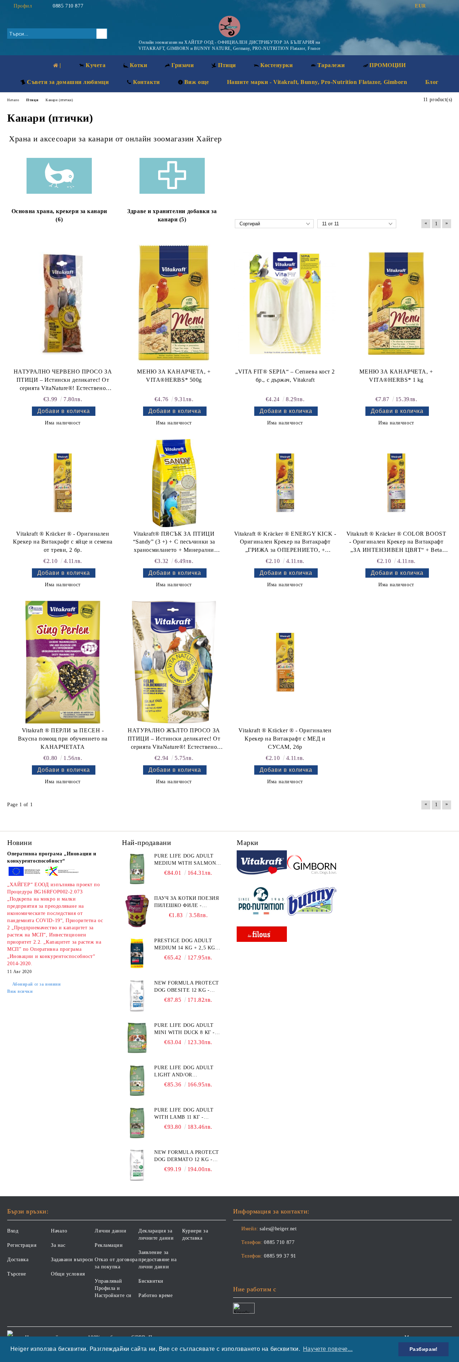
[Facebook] (437, 6)
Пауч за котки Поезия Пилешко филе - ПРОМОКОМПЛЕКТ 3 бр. (186, 902)
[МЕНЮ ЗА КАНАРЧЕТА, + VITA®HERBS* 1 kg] (396, 303)
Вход (12, 1231)
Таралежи (331, 65)
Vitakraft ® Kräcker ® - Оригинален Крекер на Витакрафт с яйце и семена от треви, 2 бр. (63, 542)
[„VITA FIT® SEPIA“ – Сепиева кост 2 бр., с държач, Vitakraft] (285, 303)
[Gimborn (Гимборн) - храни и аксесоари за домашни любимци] (312, 864)
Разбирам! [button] (424, 1349)
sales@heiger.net (278, 1228)
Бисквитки (151, 1281)
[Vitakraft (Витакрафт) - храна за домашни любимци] (262, 863)
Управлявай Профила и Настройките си (113, 1288)
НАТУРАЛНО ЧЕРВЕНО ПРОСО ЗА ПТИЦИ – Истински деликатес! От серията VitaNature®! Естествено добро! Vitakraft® (63, 380)
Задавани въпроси (72, 1259)
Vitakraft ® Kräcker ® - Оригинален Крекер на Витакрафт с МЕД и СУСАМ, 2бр (284, 738)
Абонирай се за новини (36, 984)
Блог (432, 82)
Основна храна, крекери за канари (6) (59, 215)
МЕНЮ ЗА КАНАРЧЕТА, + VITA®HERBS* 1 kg (396, 375)
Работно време (155, 1295)
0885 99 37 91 (280, 1256)
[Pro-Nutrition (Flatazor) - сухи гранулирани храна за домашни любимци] (262, 902)
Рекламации (109, 1245)
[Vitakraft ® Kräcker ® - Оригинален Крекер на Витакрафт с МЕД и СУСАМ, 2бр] (285, 662)
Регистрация (21, 1245)
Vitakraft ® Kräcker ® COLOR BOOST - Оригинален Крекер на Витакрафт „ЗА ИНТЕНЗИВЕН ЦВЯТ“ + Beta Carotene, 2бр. (396, 543)
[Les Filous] (262, 935)
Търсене (16, 1274)
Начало (59, 1231)
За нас (58, 1245)
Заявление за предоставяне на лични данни (157, 1259)
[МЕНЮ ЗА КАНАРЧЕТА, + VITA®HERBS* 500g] (174, 303)
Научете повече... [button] (328, 1349)
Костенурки (276, 65)
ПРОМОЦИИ (387, 65)
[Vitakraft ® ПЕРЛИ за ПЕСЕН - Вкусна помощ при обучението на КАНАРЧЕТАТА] (62, 662)
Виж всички (20, 991)
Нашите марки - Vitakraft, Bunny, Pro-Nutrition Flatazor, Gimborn (317, 82)
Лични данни (110, 1231)
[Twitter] (448, 6)
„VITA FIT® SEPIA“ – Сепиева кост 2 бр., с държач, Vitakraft (285, 375)
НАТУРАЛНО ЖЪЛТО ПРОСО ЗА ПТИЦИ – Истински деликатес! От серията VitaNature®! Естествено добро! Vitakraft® (174, 739)
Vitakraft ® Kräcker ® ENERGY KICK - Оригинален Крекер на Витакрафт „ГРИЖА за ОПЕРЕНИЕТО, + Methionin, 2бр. (285, 543)
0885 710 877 (68, 6)
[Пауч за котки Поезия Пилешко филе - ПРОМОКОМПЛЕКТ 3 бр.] (137, 911)
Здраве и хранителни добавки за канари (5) (172, 215)
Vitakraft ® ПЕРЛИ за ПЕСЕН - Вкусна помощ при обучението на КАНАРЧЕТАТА (63, 738)
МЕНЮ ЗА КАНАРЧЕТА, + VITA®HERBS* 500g (173, 375)
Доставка (17, 1259)
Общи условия (68, 1274)
